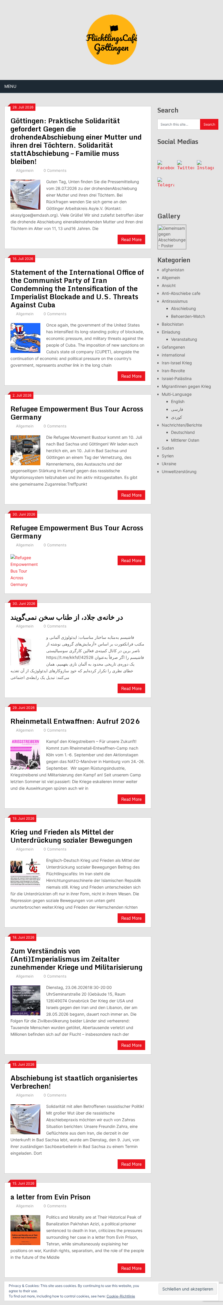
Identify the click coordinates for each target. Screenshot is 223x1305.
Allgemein (25, 170)
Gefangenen (173, 347)
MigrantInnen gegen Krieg (186, 386)
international (173, 354)
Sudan (168, 447)
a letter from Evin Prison (50, 1196)
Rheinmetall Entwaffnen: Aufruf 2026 (75, 721)
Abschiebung (183, 308)
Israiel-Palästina (177, 378)
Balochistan (173, 324)
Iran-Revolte (173, 370)
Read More (131, 239)
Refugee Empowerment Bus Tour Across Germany (76, 412)
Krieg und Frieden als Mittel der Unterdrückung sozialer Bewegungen (71, 836)
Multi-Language (177, 394)
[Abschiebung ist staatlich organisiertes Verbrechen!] (25, 1118)
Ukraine (169, 463)
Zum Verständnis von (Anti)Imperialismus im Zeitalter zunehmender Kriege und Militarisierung (76, 959)
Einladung (171, 331)
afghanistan (173, 269)
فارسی (177, 409)
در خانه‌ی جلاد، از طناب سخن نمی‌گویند (66, 617)
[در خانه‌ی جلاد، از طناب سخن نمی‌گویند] (25, 649)
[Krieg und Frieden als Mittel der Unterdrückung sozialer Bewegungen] (25, 872)
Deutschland (183, 432)
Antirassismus (175, 301)
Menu (10, 86)
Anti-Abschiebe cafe (181, 293)
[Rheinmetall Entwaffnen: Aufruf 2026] (25, 753)
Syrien (168, 455)
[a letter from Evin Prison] (25, 1229)
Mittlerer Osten (185, 440)
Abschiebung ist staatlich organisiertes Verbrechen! (74, 1082)
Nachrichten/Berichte (182, 424)
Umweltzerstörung (179, 471)
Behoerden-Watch (188, 316)
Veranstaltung (184, 339)
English (177, 401)
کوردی (176, 417)
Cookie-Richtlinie (121, 1296)
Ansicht (169, 285)
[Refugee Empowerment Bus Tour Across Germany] (25, 449)
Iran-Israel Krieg (177, 362)
